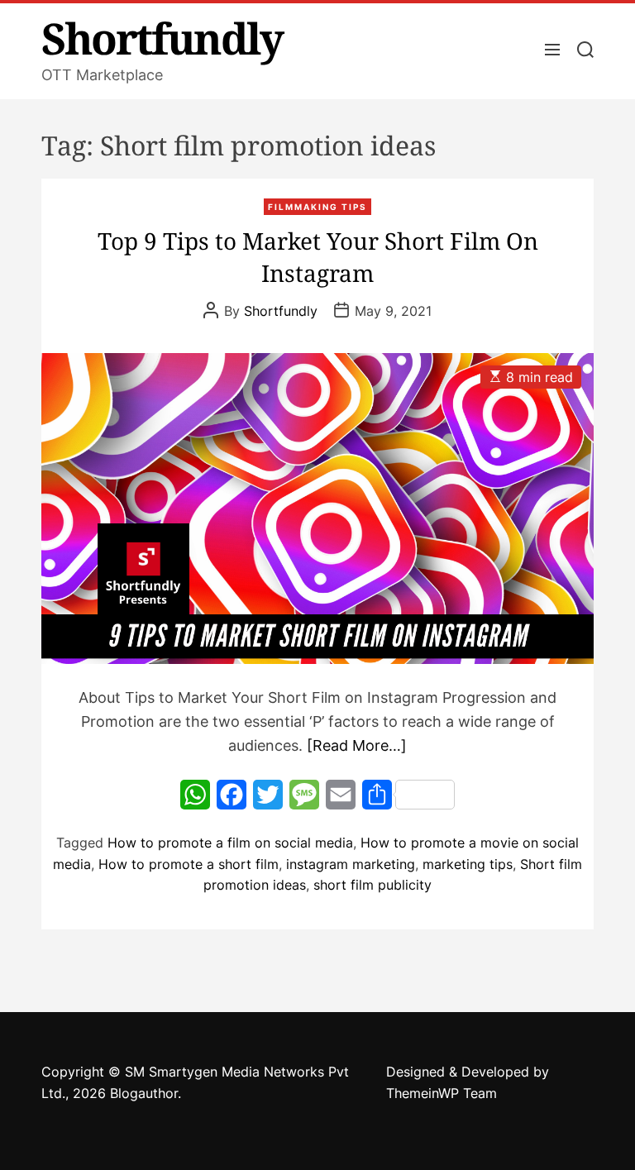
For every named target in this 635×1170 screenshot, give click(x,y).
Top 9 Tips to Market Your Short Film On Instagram (318, 257)
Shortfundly (162, 38)
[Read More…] (357, 745)
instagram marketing (350, 864)
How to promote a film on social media (230, 842)
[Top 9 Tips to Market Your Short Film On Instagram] (317, 508)
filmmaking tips (317, 207)
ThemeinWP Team (441, 1093)
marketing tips (468, 864)
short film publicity (372, 884)
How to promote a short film (188, 864)
